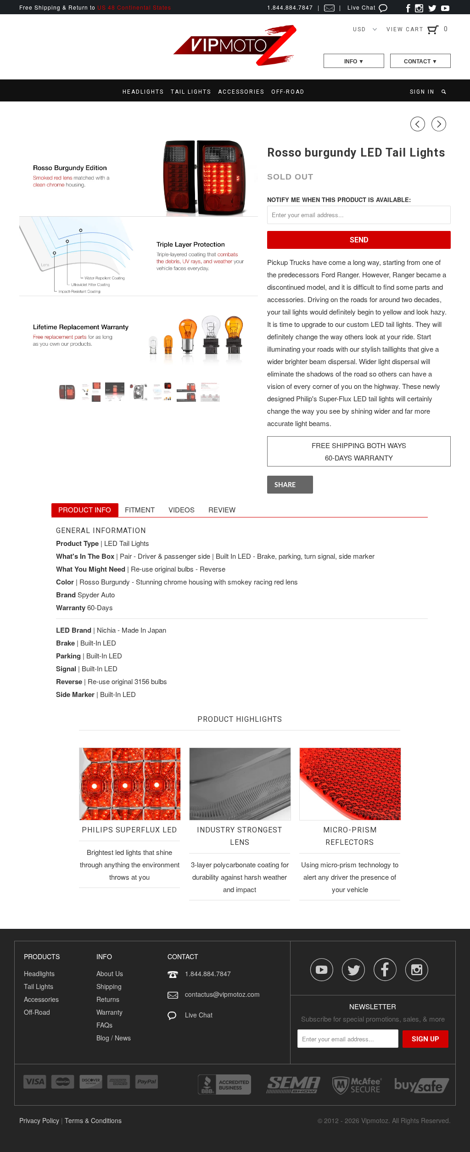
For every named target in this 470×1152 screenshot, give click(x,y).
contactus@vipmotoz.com (222, 994)
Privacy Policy (39, 1120)
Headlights (39, 973)
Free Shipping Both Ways (359, 445)
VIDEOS (181, 509)
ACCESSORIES (241, 92)
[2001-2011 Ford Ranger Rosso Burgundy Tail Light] (138, 256)
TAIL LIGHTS (191, 92)
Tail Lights (38, 986)
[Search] (444, 91)
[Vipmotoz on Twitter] (432, 7)
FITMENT (140, 509)
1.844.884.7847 (208, 973)
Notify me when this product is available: (339, 199)
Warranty (109, 1012)
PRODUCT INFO (84, 509)
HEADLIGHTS (143, 92)
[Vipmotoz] (235, 64)
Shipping (109, 986)
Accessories (41, 999)
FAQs (104, 1024)
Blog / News (113, 1037)
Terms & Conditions (93, 1120)
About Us (109, 973)
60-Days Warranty (359, 457)
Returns (107, 999)
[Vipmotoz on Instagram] (419, 7)
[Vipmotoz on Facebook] (408, 7)
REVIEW (221, 509)
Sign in (422, 92)
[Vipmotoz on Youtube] (445, 7)
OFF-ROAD (288, 92)
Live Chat (362, 7)
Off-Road (37, 1012)
